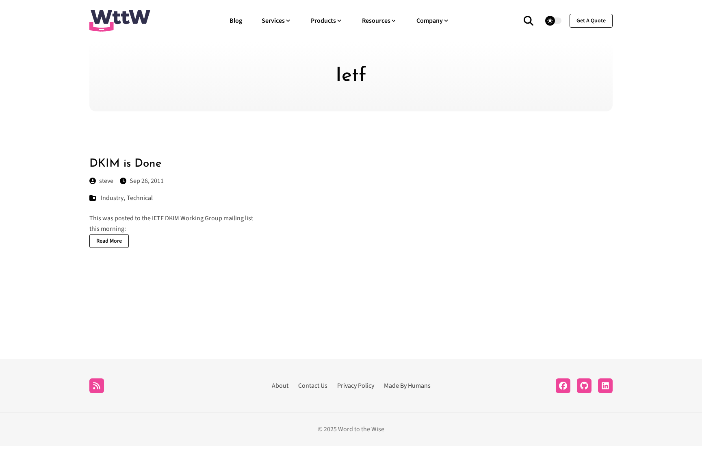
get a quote (591, 21)
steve (106, 180)
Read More (109, 241)
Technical (140, 197)
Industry (112, 197)
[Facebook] (563, 385)
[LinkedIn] (605, 385)
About (280, 385)
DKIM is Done (125, 163)
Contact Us (312, 385)
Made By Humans (407, 385)
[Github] (584, 385)
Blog (236, 20)
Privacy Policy (355, 385)
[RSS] (96, 385)
